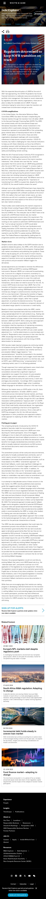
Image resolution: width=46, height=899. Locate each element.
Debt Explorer (22, 851)
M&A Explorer (8, 851)
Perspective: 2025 (27, 826)
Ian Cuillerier (8, 43)
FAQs (40, 24)
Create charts (20, 24)
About (31, 24)
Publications (19, 812)
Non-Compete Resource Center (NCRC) (17, 861)
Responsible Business (11, 823)
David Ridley (17, 43)
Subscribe (23, 884)
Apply (14, 840)
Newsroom (27, 823)
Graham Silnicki (36, 43)
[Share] (3, 31)
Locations (16, 820)
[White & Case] (18, 3)
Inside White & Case (27, 840)
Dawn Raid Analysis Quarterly (14, 859)
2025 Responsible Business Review (16, 828)
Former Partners (9, 831)
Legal (32, 884)
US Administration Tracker (12, 853)
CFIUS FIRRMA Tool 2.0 (11, 856)
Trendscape (7, 812)
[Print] (7, 31)
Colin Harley (26, 43)
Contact (13, 884)
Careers (6, 840)
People (5, 803)
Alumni (6, 842)
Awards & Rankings (10, 826)
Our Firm (6, 820)
